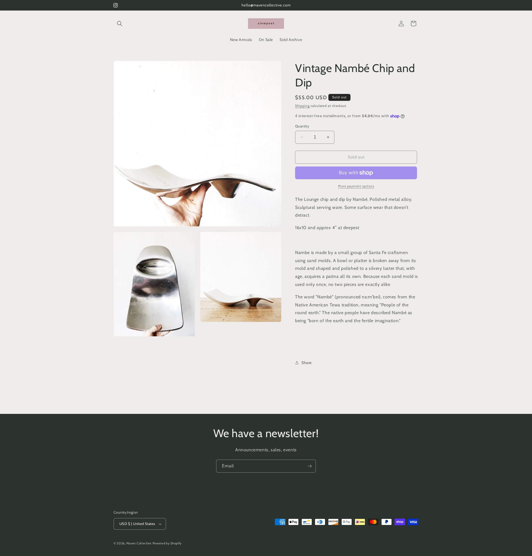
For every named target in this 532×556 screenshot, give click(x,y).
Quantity (302, 126)
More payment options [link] (356, 186)
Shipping (302, 106)
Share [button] (306, 362)
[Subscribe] (309, 466)
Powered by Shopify (167, 543)
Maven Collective (139, 543)
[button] (120, 23)
